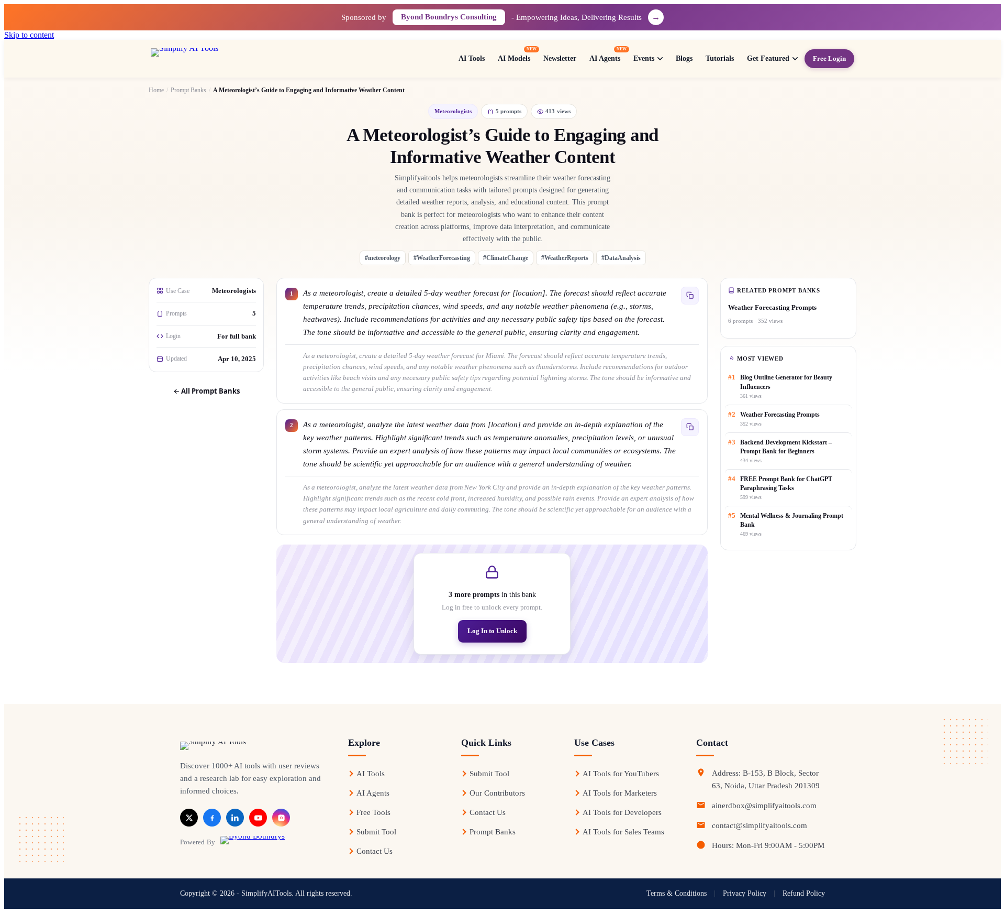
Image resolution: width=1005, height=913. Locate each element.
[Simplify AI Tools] (219, 58)
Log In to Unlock (492, 631)
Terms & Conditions (676, 893)
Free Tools (373, 812)
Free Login (829, 58)
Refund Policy (804, 893)
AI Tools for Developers (622, 812)
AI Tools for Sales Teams (623, 832)
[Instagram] (281, 818)
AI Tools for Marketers (620, 793)
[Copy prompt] (690, 296)
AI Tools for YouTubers (621, 773)
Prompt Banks (188, 90)
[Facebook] (212, 818)
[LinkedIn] (235, 818)
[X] (189, 818)
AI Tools (370, 773)
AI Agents (372, 793)
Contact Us (374, 851)
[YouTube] (258, 818)
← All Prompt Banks (206, 391)
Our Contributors (497, 793)
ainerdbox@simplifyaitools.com (764, 805)
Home (156, 90)
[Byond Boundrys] (252, 841)
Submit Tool (376, 832)
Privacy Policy (744, 893)
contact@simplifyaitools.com (759, 825)
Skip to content (29, 34)
